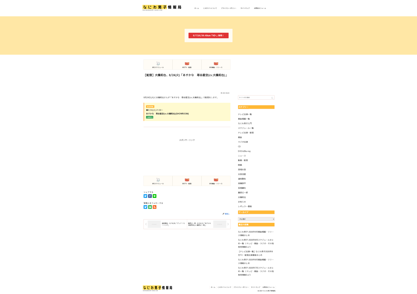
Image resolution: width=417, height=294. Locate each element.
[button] (272, 98)
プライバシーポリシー (241, 287)
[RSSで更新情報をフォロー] (154, 207)
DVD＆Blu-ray (244, 151)
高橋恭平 (242, 183)
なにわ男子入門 (245, 123)
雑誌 (240, 137)
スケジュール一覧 (246, 128)
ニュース (242, 155)
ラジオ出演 (243, 141)
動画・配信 (243, 160)
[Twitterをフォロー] (145, 207)
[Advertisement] (187, 83)
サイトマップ (255, 287)
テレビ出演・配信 (246, 132)
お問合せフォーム (268, 287)
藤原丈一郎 (243, 192)
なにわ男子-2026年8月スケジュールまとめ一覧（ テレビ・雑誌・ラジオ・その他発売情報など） (256, 243)
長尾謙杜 (242, 188)
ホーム (213, 287)
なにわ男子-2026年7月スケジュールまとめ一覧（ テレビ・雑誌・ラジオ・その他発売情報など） (256, 271)
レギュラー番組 (245, 206)
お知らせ (242, 201)
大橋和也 (242, 197)
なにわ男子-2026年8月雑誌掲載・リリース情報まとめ (256, 261)
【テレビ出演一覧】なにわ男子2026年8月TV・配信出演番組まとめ (255, 253)
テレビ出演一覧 (245, 114)
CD (239, 146)
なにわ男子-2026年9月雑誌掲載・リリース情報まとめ (256, 233)
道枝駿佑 (242, 178)
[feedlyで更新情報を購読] (150, 207)
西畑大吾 (242, 169)
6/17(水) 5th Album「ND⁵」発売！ (208, 35)
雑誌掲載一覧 (244, 118)
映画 (240, 165)
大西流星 (242, 174)
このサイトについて (224, 287)
